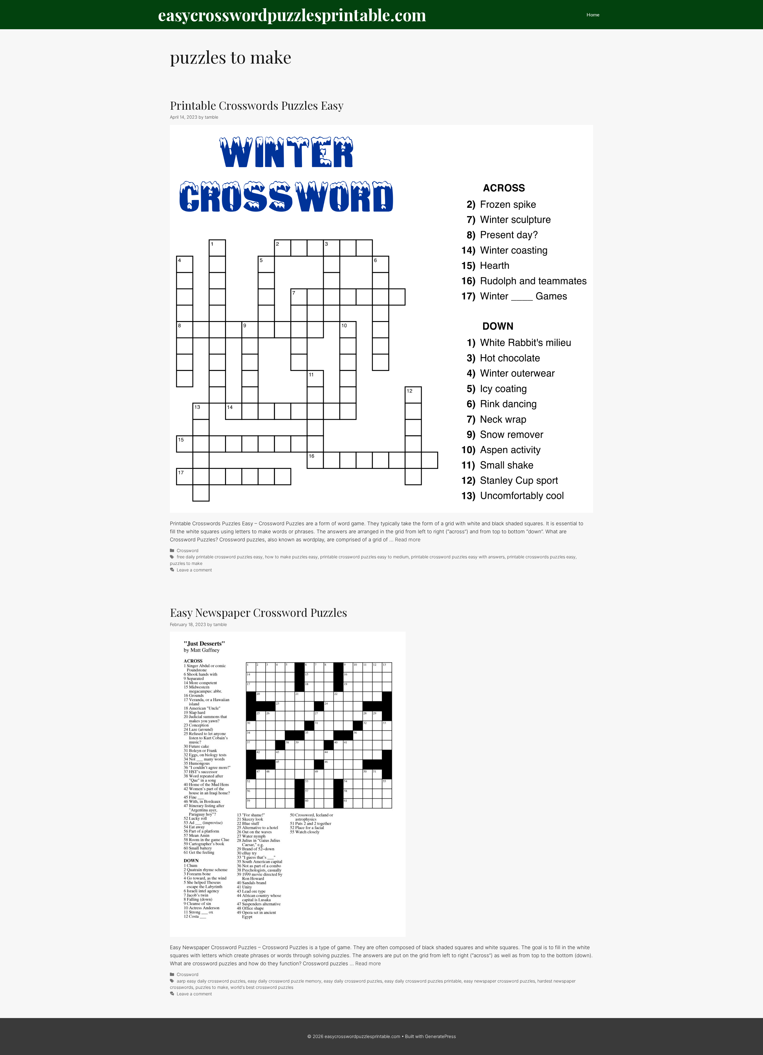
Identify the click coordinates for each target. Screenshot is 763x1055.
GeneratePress (440, 1036)
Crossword (187, 550)
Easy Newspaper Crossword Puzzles (258, 612)
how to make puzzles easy (291, 556)
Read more (408, 540)
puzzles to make (186, 563)
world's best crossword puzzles (261, 987)
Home (593, 14)
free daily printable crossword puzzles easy (220, 556)
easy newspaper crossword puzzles (499, 980)
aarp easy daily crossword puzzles (211, 980)
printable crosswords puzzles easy (541, 556)
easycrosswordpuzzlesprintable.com (292, 14)
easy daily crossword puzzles (353, 980)
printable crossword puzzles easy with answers (458, 556)
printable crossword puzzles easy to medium (364, 556)
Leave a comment (194, 569)
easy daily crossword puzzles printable (422, 980)
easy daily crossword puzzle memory (284, 980)
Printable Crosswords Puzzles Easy (257, 105)
